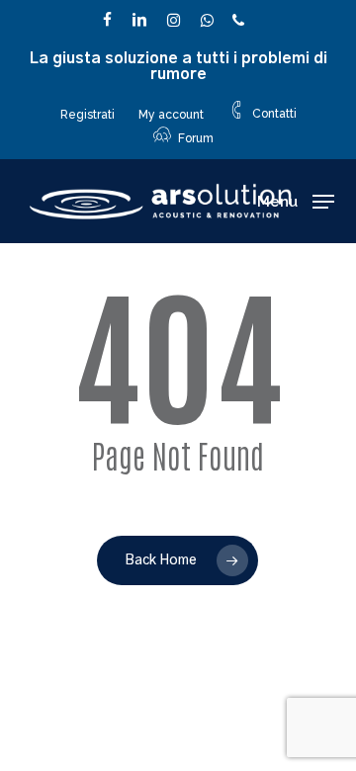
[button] (295, 202)
